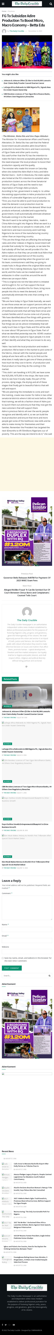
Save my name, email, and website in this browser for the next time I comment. (28, 959)
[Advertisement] (27, 464)
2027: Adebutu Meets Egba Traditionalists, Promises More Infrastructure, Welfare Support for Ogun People (32, 1200)
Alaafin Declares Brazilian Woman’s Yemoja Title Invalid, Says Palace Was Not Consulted (33, 1188)
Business (11, 11)
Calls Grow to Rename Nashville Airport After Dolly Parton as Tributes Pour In (31, 1165)
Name (5, 924)
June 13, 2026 (23, 868)
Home (4, 11)
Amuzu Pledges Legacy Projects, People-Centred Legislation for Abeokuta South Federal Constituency (32, 1176)
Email (5, 936)
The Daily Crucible (17, 31)
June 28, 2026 (23, 830)
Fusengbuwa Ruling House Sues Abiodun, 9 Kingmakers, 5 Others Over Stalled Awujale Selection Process (30, 1259)
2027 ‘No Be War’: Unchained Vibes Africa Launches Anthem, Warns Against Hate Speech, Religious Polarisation (32, 1224)
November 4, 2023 (35, 31)
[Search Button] (49, 975)
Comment (7, 893)
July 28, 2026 (23, 717)
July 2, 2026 (22, 755)
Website (5, 947)
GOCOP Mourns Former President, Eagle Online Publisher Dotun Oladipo (32, 1237)
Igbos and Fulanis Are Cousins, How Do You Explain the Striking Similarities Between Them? (25, 1247)
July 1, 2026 (22, 793)
